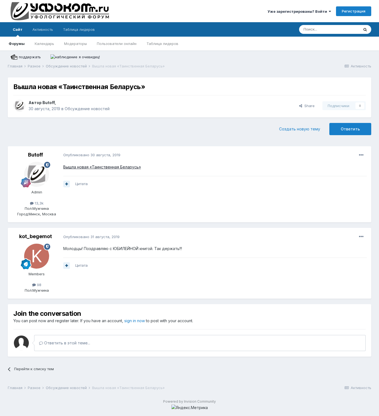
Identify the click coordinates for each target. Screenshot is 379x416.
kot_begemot (35, 236)
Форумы (17, 43)
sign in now (134, 320)
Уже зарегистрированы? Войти (298, 11)
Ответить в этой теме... (66, 343)
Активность (42, 29)
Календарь (44, 43)
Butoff (48, 102)
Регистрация (353, 11)
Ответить (350, 129)
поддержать (30, 57)
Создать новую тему (299, 129)
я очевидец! (89, 57)
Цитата (81, 183)
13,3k (39, 203)
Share (308, 106)
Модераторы (75, 43)
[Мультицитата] (66, 184)
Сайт (17, 29)
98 (38, 285)
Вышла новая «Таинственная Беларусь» (102, 167)
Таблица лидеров (162, 43)
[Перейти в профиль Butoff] (19, 106)
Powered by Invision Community (189, 401)
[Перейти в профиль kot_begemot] (36, 256)
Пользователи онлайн (117, 43)
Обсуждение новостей (87, 108)
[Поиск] (365, 29)
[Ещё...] (361, 155)
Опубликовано (91, 155)
